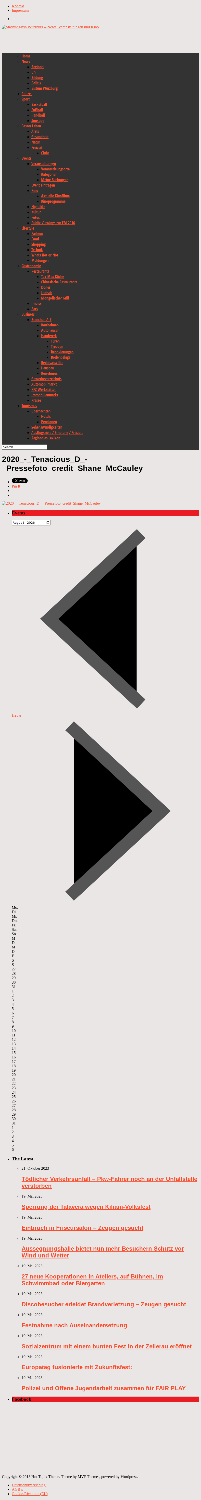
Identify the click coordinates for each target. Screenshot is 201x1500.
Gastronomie (31, 265)
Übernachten (40, 411)
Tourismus (29, 405)
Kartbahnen (50, 325)
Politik (36, 83)
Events (26, 158)
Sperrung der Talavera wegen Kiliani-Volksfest (86, 1206)
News (26, 61)
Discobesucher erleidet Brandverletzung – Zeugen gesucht (104, 1304)
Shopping (38, 244)
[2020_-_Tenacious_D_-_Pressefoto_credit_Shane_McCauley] (51, 503)
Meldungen (40, 260)
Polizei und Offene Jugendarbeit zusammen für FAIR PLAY (104, 1388)
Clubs (45, 153)
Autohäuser (50, 330)
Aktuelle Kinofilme (55, 196)
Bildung (37, 77)
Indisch (46, 292)
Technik (37, 249)
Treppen (57, 346)
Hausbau (47, 368)
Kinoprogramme (53, 201)
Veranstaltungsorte (55, 169)
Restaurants (40, 271)
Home (26, 56)
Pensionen (49, 421)
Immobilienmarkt (44, 395)
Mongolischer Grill (55, 298)
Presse (36, 400)
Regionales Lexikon (45, 438)
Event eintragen (43, 185)
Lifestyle (28, 228)
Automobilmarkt (44, 384)
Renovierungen (62, 352)
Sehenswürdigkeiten (46, 427)
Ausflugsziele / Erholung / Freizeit (57, 432)
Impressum (20, 10)
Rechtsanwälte (52, 362)
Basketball (39, 104)
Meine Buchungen (54, 179)
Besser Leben (31, 126)
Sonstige (37, 120)
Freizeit (36, 147)
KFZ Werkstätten (43, 389)
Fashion (37, 233)
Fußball (37, 109)
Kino (34, 190)
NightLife (38, 206)
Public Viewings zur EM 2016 (53, 222)
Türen (55, 341)
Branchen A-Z (41, 319)
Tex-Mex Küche (52, 276)
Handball (38, 115)
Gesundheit (40, 136)
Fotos (35, 217)
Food (35, 239)
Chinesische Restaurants (59, 282)
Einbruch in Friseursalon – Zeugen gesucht (82, 1227)
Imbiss (36, 303)
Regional (37, 66)
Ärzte (35, 131)
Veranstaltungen (43, 163)
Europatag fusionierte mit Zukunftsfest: (77, 1367)
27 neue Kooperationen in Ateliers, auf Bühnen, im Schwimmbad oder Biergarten (92, 1280)
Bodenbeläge (60, 357)
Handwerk (49, 335)
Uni (34, 72)
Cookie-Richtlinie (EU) (30, 1494)
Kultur (36, 212)
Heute (16, 715)
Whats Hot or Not (44, 255)
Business (28, 314)
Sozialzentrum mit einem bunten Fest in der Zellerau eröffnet (107, 1346)
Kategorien (49, 174)
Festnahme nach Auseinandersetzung (74, 1325)
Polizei (27, 93)
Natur (35, 142)
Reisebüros (49, 373)
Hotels (46, 416)
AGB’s (17, 1489)
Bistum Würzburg (44, 88)
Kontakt (18, 6)
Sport (26, 99)
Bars (34, 308)
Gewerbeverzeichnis (46, 378)
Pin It (16, 486)
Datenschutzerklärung (29, 1485)
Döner (45, 287)
